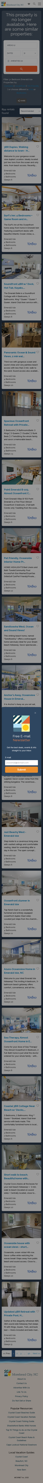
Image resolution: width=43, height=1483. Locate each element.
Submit (21, 769)
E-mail (8, 757)
